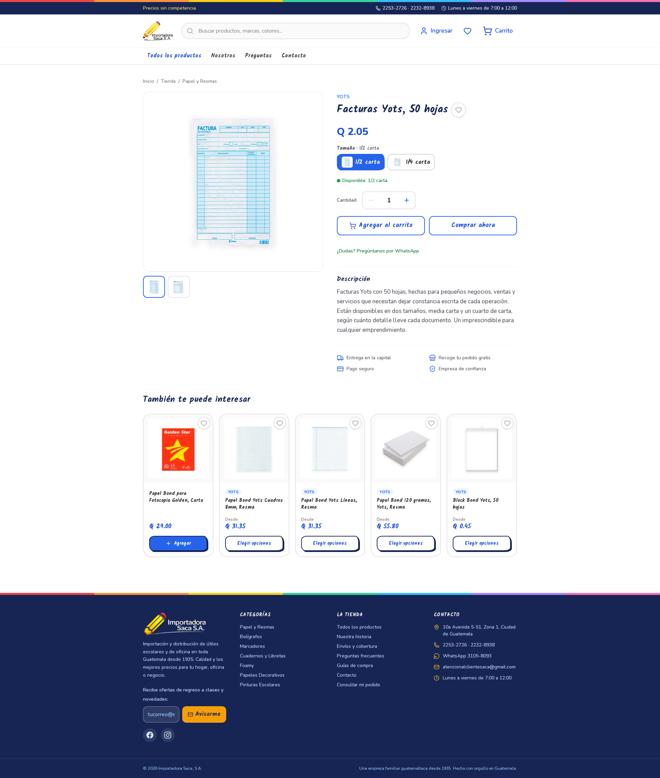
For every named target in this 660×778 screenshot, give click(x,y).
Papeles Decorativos (262, 675)
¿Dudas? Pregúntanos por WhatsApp (378, 251)
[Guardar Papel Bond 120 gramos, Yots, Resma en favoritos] (431, 423)
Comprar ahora (473, 225)
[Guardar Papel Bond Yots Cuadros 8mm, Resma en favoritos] (280, 423)
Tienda (168, 81)
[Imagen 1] (154, 287)
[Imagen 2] (179, 287)
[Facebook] (150, 735)
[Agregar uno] (406, 200)
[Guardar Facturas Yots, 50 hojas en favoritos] (458, 109)
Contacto (294, 56)
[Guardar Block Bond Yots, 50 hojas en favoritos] (507, 423)
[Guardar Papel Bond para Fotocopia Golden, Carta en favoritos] (204, 423)
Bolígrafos (251, 636)
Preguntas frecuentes (360, 656)
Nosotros (223, 56)
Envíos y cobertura (357, 646)
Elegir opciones (254, 543)
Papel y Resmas (200, 81)
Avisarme (208, 714)
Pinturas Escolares (260, 684)
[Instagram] (168, 735)
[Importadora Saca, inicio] (158, 31)
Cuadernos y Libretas (263, 656)
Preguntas (258, 56)
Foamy (247, 665)
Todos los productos (174, 56)
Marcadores (252, 646)
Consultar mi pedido (358, 684)
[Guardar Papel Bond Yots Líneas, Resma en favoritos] (355, 423)
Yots (343, 96)
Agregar (182, 543)
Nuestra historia (354, 636)
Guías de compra (355, 665)
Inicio (148, 81)
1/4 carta (418, 162)
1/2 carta (367, 162)
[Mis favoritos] (467, 31)
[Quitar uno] (371, 200)
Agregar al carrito (385, 225)
